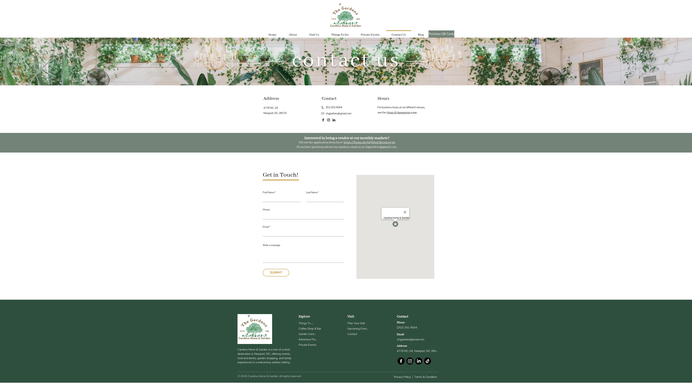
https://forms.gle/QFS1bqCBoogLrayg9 (369, 142)
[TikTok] (427, 361)
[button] (314, 33)
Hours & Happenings (399, 112)
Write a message (271, 245)
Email (266, 226)
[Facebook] (323, 120)
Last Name (311, 192)
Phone (266, 209)
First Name (268, 192)
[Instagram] (329, 120)
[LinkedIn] (334, 120)
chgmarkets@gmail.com (380, 147)
